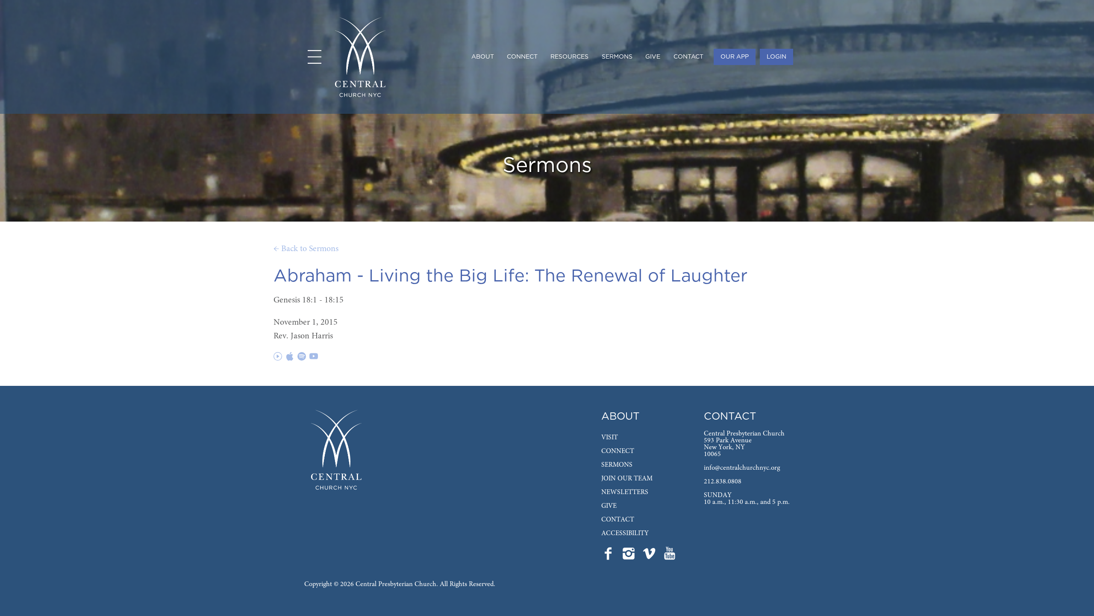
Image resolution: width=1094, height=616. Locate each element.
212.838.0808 (722, 481)
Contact (688, 57)
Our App (735, 57)
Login (776, 57)
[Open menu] (314, 57)
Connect (522, 57)
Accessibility (625, 533)
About (482, 57)
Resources (569, 57)
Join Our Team (627, 478)
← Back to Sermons (306, 249)
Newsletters (624, 492)
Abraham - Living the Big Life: (401, 276)
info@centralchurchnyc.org (742, 468)
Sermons (617, 57)
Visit (609, 437)
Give (652, 57)
